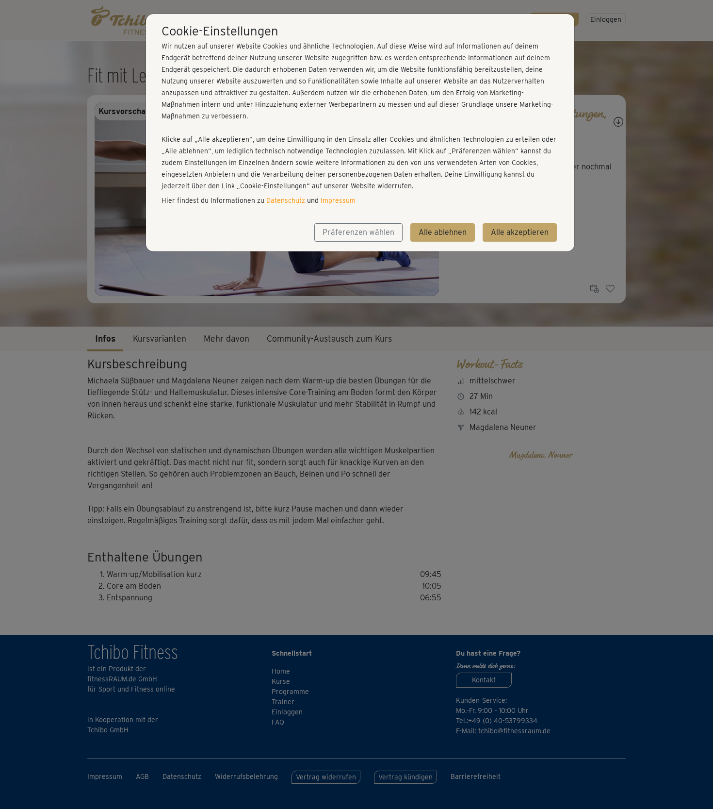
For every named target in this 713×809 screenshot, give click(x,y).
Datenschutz (285, 200)
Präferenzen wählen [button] (358, 232)
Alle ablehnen (443, 232)
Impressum (338, 200)
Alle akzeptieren (520, 232)
